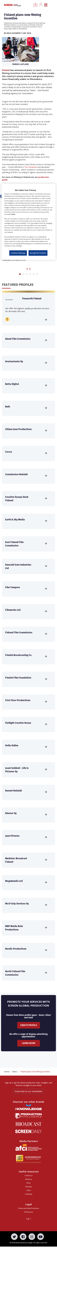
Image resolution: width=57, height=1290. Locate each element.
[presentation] (27, 268)
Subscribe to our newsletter (28, 1091)
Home (6, 1071)
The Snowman (30, 167)
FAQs (28, 1183)
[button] (20, 274)
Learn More (28, 1043)
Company (28, 1194)
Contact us (28, 1175)
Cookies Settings (18, 253)
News (14, 1071)
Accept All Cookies (38, 253)
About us (28, 1179)
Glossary (28, 1187)
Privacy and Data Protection (28, 1208)
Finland (6, 70)
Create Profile (28, 1025)
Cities (29, 1190)
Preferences (28, 1212)
